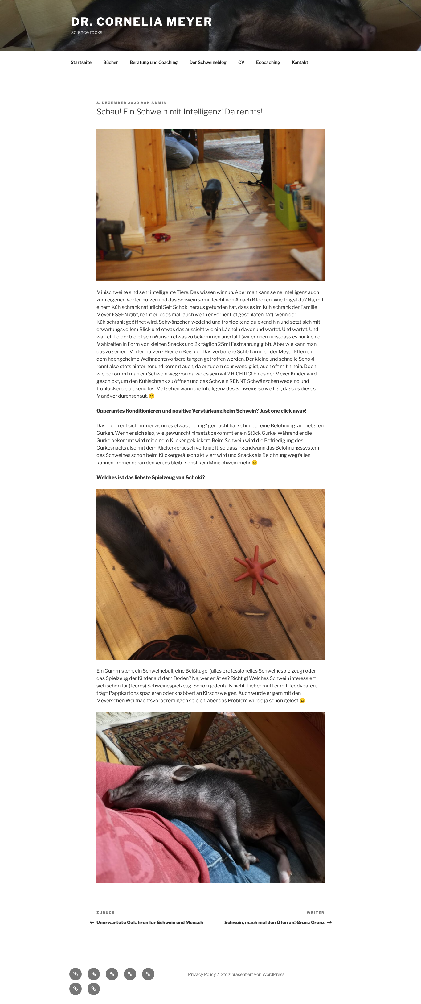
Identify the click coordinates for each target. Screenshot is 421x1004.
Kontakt (300, 62)
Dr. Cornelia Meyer (142, 21)
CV (241, 62)
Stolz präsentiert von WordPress (252, 974)
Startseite (81, 62)
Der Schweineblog (208, 62)
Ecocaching (268, 62)
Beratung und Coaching (154, 62)
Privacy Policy (202, 974)
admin (159, 103)
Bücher (110, 62)
